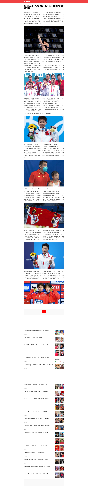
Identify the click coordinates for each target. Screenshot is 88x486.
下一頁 (44, 311)
